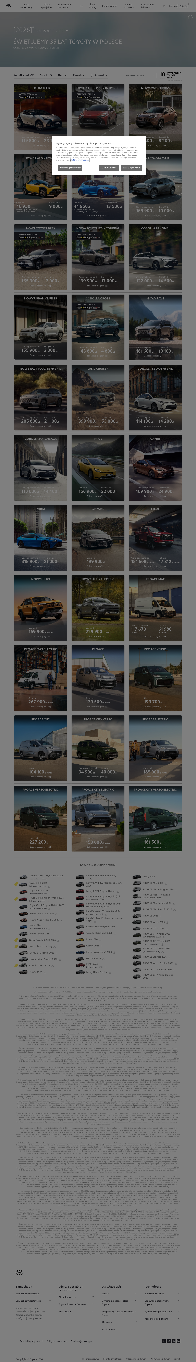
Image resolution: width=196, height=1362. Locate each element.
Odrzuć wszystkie (109, 167)
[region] (99, 155)
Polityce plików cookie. (80, 160)
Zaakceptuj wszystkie (131, 167)
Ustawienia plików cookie (70, 167)
